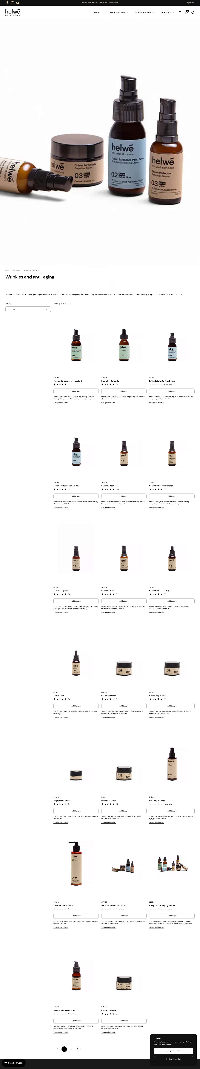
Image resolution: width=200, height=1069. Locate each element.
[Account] (180, 12)
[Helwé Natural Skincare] (12, 12)
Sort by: (8, 303)
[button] (193, 12)
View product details (60, 403)
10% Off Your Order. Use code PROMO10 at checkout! (100, 3)
